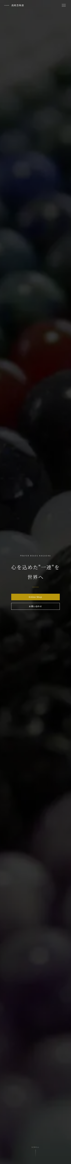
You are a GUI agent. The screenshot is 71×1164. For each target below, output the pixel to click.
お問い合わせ (35, 606)
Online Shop (35, 597)
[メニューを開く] (63, 5)
